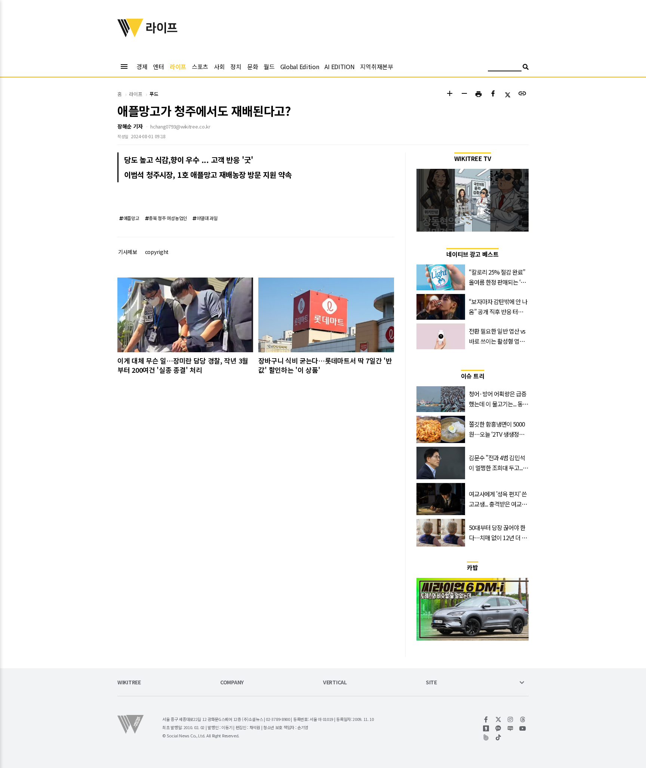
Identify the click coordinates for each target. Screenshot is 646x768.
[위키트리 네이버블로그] (510, 728)
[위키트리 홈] (130, 34)
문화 (252, 66)
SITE (431, 682)
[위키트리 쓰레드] (523, 719)
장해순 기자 (129, 126)
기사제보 (127, 252)
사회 (219, 66)
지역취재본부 (376, 66)
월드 (269, 66)
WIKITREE (129, 682)
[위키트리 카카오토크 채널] (498, 728)
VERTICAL (335, 682)
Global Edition (299, 66)
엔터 (158, 66)
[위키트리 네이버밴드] (486, 737)
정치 (235, 66)
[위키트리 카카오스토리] (486, 728)
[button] (449, 94)
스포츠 (200, 66)
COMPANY (232, 682)
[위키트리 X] (498, 719)
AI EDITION (339, 66)
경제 (141, 66)
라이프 (178, 66)
